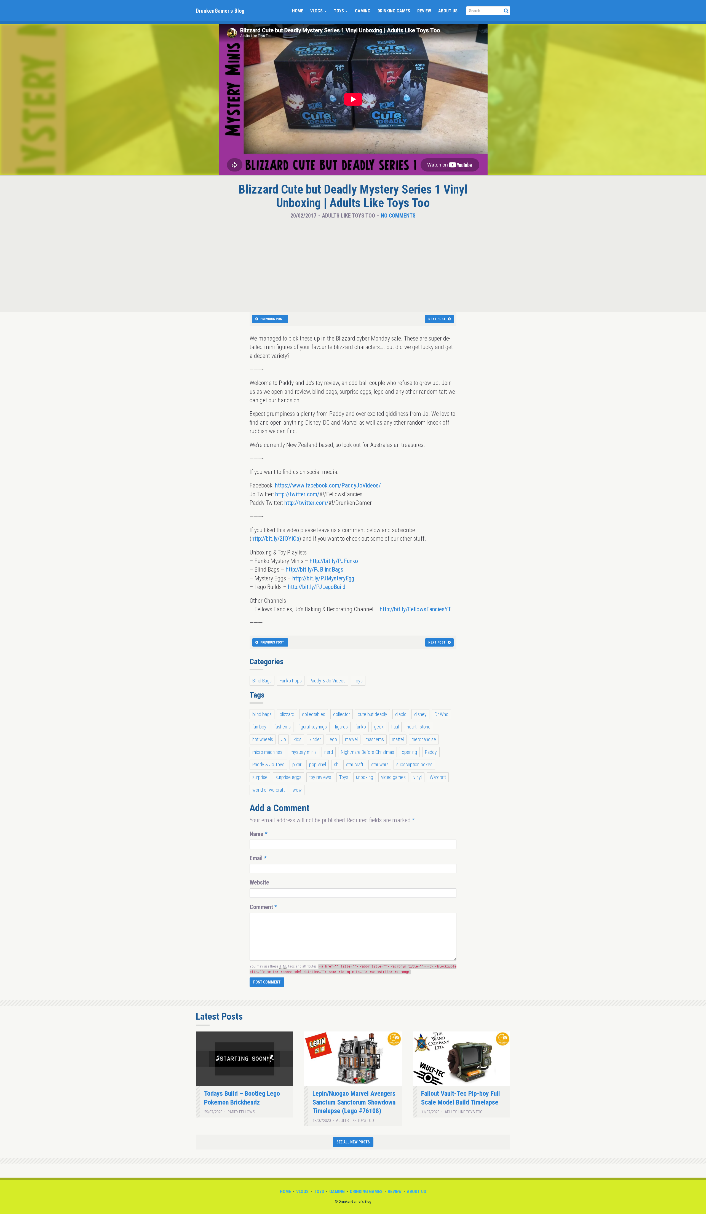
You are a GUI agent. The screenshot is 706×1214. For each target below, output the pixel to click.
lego (333, 739)
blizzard (287, 714)
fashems (282, 727)
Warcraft (438, 777)
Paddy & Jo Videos (327, 681)
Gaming (362, 11)
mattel (398, 739)
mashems (374, 739)
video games (393, 777)
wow (297, 790)
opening (409, 752)
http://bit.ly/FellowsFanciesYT (415, 609)
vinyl (417, 777)
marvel (351, 739)
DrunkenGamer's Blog (220, 10)
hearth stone (418, 727)
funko (360, 727)
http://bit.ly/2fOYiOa (275, 538)
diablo (401, 714)
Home (297, 11)
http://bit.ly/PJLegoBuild (317, 586)
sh (336, 764)
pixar (296, 764)
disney (420, 714)
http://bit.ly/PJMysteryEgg (323, 578)
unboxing (364, 777)
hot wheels (262, 739)
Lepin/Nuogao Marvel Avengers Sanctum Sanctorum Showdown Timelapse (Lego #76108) (353, 1102)
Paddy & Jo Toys (268, 764)
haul (395, 727)
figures (341, 727)
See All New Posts (353, 1142)
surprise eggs (288, 777)
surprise (260, 777)
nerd (328, 752)
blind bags (262, 714)
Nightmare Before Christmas (367, 752)
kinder (315, 739)
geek (379, 727)
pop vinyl (317, 764)
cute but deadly (372, 714)
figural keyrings (312, 727)
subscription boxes (414, 764)
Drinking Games (394, 11)
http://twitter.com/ (297, 494)
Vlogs (317, 11)
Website (259, 882)
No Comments (398, 215)
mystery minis (303, 752)
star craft (354, 764)
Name (259, 833)
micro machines (267, 752)
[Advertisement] (353, 263)
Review (424, 11)
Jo (283, 739)
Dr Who (441, 714)
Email (258, 858)
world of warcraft (268, 790)
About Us (448, 11)
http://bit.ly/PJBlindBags (314, 569)
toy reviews (320, 777)
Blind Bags (262, 681)
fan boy (259, 727)
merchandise (423, 739)
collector (341, 714)
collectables (313, 714)
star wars (380, 764)
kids (297, 739)
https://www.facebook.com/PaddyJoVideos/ (328, 485)
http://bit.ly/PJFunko (334, 561)
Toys (339, 11)
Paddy (431, 752)
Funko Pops (291, 681)
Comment (263, 907)
